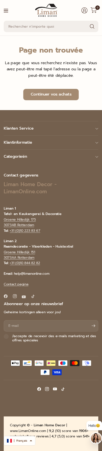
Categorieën (15, 156)
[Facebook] (8, 296)
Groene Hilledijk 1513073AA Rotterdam (19, 255)
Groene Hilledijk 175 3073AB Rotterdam (20, 222)
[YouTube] (26, 297)
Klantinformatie (18, 142)
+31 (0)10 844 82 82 (25, 263)
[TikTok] (35, 296)
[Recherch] (92, 26)
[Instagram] (17, 296)
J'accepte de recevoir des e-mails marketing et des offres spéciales (54, 338)
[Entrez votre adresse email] (93, 326)
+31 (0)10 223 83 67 (25, 230)
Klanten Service (18, 128)
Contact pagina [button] (16, 284)
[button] (19, 440)
